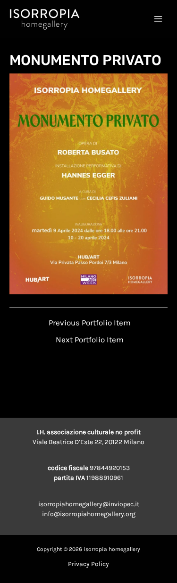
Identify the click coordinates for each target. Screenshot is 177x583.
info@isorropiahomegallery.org (88, 514)
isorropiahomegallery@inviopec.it (88, 504)
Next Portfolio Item (90, 340)
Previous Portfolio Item (90, 323)
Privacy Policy (88, 564)
